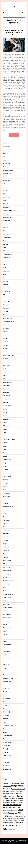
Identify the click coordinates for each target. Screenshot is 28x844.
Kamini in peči (6, 301)
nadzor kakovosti (6, 802)
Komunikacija (6, 325)
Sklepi (4, 587)
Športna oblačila (7, 614)
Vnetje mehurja (6, 712)
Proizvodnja (6, 550)
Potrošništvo (6, 530)
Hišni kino (5, 281)
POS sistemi (6, 516)
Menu (23, 13)
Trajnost (5, 668)
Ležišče (5, 338)
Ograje (4, 446)
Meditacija (5, 358)
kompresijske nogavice (15, 798)
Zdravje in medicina (7, 742)
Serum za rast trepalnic (8, 580)
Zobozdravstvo (6, 765)
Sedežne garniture (7, 577)
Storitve (5, 624)
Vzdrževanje (6, 715)
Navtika (5, 409)
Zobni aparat (6, 762)
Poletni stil (5, 503)
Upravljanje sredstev (8, 678)
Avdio (4, 160)
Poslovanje (5, 523)
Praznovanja (6, 533)
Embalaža (5, 241)
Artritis (4, 156)
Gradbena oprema (7, 267)
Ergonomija (5, 244)
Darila (4, 200)
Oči (4, 436)
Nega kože (5, 412)
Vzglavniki (5, 718)
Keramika (5, 311)
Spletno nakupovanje (8, 607)
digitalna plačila (9, 791)
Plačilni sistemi (6, 496)
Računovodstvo (7, 560)
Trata (4, 671)
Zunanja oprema (7, 769)
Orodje (4, 466)
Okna (4, 449)
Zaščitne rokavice (7, 735)
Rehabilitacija (6, 574)
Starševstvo (6, 621)
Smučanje (5, 601)
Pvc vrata (5, 557)
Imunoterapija (6, 288)
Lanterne (5, 335)
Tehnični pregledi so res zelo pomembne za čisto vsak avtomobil (14, 32)
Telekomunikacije (7, 658)
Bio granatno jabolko (8, 170)
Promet (4, 553)
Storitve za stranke (7, 627)
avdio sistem (8, 786)
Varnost (5, 691)
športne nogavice (16, 783)
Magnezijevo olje (7, 345)
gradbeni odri (7, 796)
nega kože (11, 807)
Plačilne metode (7, 490)
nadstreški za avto (19, 800)
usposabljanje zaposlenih (12, 822)
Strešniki (5, 634)
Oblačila (5, 422)
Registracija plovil (7, 570)
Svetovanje (5, 638)
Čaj (4, 183)
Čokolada (5, 193)
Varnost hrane (6, 695)
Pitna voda (5, 483)
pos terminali (13, 816)
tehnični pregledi (21, 99)
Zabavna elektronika (8, 725)
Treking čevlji (6, 675)
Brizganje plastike (7, 180)
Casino (4, 187)
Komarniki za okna (7, 318)
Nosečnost (5, 415)
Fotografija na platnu (8, 254)
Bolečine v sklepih (7, 173)
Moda (4, 368)
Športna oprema (7, 617)
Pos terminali (6, 520)
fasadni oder (15, 791)
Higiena (5, 278)
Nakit (4, 375)
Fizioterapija (6, 251)
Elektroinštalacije (7, 237)
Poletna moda (6, 500)
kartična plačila (7, 798)
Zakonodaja (6, 728)
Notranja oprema (7, 419)
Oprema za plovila (7, 459)
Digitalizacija (6, 214)
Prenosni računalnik (8, 537)
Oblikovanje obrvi (7, 426)
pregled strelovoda (21, 816)
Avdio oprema (6, 163)
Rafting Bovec (6, 564)
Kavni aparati (6, 308)
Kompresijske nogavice (8, 321)
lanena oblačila (11, 800)
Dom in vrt (5, 227)
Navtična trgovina (7, 405)
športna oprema (7, 783)
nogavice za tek (16, 807)
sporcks (16, 818)
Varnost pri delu (6, 698)
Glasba (4, 264)
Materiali (5, 352)
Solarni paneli (6, 604)
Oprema (5, 456)
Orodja (4, 463)
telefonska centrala (18, 820)
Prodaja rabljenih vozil (8, 547)
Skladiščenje (6, 584)
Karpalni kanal (6, 304)
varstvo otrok (9, 829)
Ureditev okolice (7, 681)
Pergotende (6, 479)
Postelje (5, 527)
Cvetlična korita (6, 197)
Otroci (4, 473)
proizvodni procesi (8, 818)
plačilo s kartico (11, 813)
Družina (5, 230)
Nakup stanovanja (7, 378)
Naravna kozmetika (7, 382)
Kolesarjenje (6, 315)
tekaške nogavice (9, 820)
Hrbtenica (5, 284)
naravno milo (14, 802)
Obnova (5, 429)
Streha (4, 631)
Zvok (4, 772)
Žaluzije (5, 732)
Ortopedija (5, 469)
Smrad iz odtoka (7, 597)
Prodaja (5, 543)
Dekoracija (5, 204)
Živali (4, 759)
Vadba (4, 685)
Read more (14, 134)
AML (14, 6)
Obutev (4, 432)
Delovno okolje (6, 207)
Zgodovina (5, 752)
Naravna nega (6, 385)
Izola (4, 294)
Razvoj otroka (6, 567)
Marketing (5, 348)
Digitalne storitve (7, 217)
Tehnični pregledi (7, 644)
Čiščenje (5, 190)
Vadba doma (6, 688)
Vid (3, 708)
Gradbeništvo (6, 271)
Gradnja (5, 274)
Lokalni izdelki (6, 341)
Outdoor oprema (7, 476)
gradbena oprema (9, 793)
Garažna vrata (6, 257)
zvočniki (13, 829)
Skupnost (5, 590)
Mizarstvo (5, 362)
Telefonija (5, 654)
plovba (16, 813)
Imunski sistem (6, 291)
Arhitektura (5, 150)
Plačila (4, 486)
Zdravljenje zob (6, 749)
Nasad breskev (6, 395)
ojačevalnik (5, 810)
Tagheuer (5, 641)
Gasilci (4, 261)
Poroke (4, 513)
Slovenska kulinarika (8, 594)
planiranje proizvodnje (12, 810)
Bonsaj (4, 177)
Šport (4, 611)
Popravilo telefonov (7, 510)
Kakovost (5, 298)
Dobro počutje (6, 220)
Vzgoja (4, 722)
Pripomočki (5, 540)
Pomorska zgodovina (8, 506)
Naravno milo (6, 392)
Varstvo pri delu (6, 702)
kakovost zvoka (17, 796)
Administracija (6, 146)
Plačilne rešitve (6, 493)
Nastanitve (5, 399)
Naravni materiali (7, 389)
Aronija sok (5, 153)
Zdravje (5, 739)
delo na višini (16, 789)
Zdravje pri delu (6, 745)
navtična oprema (9, 804)
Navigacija (5, 402)
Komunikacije (6, 328)
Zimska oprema (7, 755)
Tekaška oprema (7, 651)
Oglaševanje (6, 442)
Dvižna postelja (6, 234)
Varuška (5, 705)
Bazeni (4, 167)
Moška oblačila (6, 372)
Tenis (4, 661)
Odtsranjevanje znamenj (9, 439)
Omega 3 (5, 452)
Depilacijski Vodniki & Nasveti (10, 210)
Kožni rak (5, 331)
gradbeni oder (17, 793)
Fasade (4, 247)
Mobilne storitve (7, 365)
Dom (4, 224)
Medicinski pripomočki (8, 355)
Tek (4, 648)
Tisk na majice (6, 665)
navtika (21, 802)
